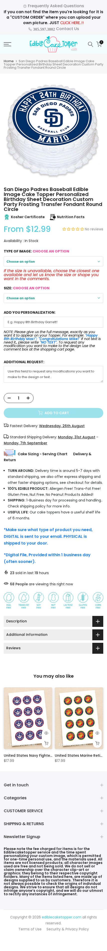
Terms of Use (30, 929)
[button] (73, 229)
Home (9, 61)
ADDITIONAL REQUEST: (24, 362)
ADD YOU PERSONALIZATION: (29, 312)
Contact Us (55, 29)
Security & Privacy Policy (68, 929)
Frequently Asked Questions (55, 6)
